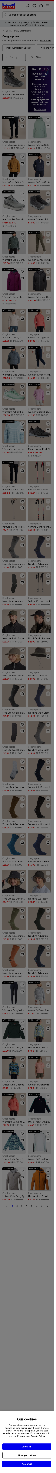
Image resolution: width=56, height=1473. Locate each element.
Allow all (26, 1446)
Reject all (27, 1464)
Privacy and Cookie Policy (31, 1436)
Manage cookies (27, 1455)
